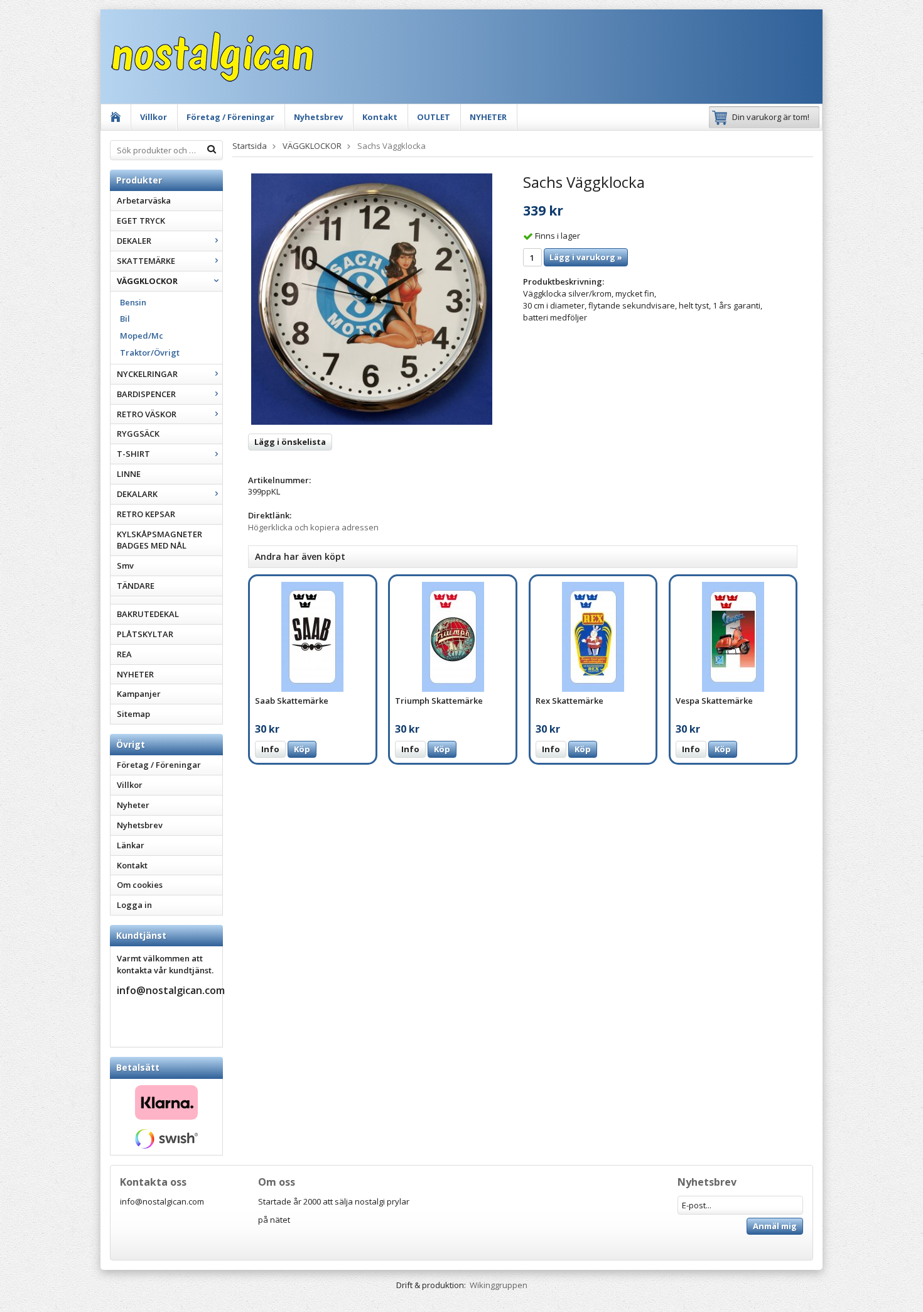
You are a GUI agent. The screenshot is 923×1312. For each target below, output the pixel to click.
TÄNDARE (135, 585)
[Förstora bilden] (371, 298)
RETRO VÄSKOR (146, 414)
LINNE (129, 473)
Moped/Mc (141, 335)
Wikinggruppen (498, 1285)
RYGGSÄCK (138, 433)
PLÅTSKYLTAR (145, 634)
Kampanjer (139, 693)
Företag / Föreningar (230, 117)
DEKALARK (137, 494)
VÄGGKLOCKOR (147, 281)
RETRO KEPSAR (146, 514)
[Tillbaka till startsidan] (116, 117)
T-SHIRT (133, 453)
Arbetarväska (144, 200)
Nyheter (133, 805)
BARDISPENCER (146, 394)
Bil (125, 318)
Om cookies (140, 884)
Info (270, 749)
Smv (125, 565)
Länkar (130, 845)
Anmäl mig (775, 1226)
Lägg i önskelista (290, 441)
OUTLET (433, 117)
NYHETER (488, 117)
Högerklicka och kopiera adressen (313, 527)
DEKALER (134, 240)
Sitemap (133, 713)
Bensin (133, 302)
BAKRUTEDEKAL (148, 614)
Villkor (153, 117)
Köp (302, 749)
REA (124, 654)
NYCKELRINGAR (147, 374)
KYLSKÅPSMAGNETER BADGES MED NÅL (159, 540)
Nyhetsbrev (318, 117)
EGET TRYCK (141, 220)
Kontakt (379, 117)
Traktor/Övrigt (150, 352)
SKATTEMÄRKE (146, 260)
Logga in (134, 904)
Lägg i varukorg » (585, 257)
